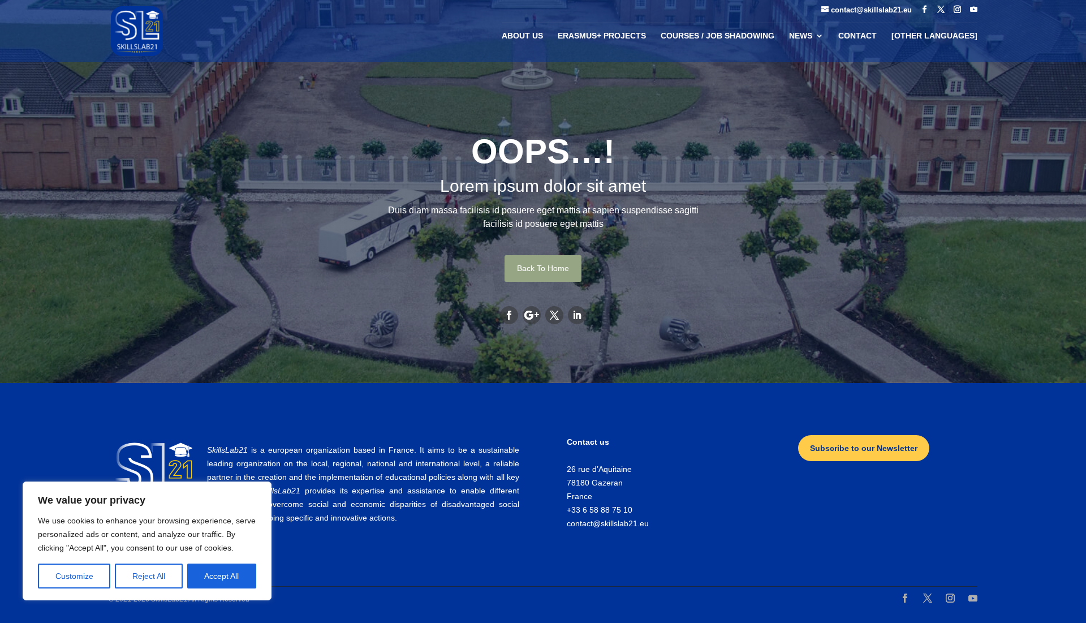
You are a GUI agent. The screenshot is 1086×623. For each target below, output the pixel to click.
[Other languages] (934, 36)
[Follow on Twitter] (554, 315)
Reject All (148, 576)
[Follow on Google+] (532, 315)
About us (522, 36)
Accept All (221, 576)
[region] (147, 541)
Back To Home (543, 268)
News (800, 36)
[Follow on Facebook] (509, 315)
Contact (857, 36)
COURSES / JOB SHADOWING (717, 36)
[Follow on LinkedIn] (577, 315)
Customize (74, 576)
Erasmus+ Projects (602, 36)
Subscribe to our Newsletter (863, 448)
